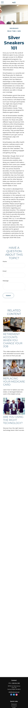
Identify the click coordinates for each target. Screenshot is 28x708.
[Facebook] (11, 695)
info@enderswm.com (14, 692)
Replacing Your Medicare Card (14, 381)
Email (4, 271)
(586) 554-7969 (16, 683)
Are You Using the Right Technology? (13, 420)
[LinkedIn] (14, 695)
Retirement (14, 704)
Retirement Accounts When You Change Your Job (12, 340)
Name (5, 261)
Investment (14, 706)
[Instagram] (17, 695)
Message (5, 281)
